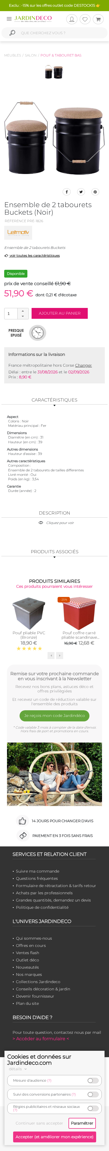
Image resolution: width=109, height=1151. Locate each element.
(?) (49, 1080)
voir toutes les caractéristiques (34, 255)
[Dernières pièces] (16, 332)
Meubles (12, 55)
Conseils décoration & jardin (43, 988)
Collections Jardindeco (38, 981)
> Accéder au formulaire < (41, 1038)
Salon (31, 55)
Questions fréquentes (37, 878)
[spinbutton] (16, 313)
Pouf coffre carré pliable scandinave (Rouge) (79, 637)
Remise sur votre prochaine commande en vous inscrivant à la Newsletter (54, 676)
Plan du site (27, 1003)
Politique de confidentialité (42, 907)
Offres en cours (31, 945)
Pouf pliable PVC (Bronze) (29, 635)
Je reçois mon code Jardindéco (54, 715)
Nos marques (29, 974)
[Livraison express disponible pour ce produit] (38, 332)
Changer (83, 365)
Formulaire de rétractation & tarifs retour (56, 885)
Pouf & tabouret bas (61, 55)
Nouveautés (27, 967)
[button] (23, 311)
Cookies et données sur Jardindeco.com (39, 1059)
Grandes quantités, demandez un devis (53, 900)
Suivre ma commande (37, 871)
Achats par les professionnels (44, 892)
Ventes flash (27, 952)
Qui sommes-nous (34, 938)
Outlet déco (27, 960)
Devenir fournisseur (35, 996)
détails (16, 1068)
